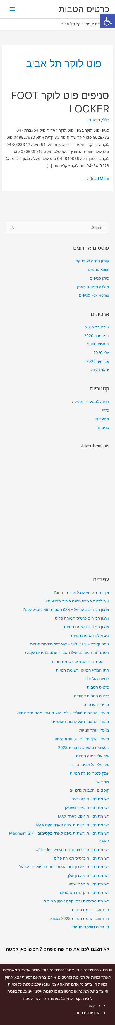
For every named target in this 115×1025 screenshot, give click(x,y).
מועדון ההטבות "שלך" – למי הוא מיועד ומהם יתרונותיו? (63, 713)
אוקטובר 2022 (97, 327)
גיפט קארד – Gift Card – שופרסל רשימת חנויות (69, 644)
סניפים (94, 120)
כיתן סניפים (99, 278)
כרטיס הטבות (84, 9)
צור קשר (102, 782)
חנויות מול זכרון (96, 678)
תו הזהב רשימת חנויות (90, 910)
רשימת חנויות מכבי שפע (89, 884)
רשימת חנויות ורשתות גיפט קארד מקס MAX (72, 825)
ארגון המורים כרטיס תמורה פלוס (82, 618)
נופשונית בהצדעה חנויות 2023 (83, 747)
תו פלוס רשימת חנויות (90, 927)
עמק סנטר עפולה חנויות (89, 773)
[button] (107, 21)
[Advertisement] (57, 507)
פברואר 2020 (97, 361)
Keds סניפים (98, 269)
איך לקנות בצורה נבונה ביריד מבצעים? (77, 601)
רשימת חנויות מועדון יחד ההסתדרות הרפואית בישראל (64, 867)
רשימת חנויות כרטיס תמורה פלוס (81, 858)
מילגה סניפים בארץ (93, 287)
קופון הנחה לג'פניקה (92, 261)
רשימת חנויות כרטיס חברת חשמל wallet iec (72, 850)
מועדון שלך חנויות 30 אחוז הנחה (82, 739)
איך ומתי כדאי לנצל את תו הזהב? (81, 592)
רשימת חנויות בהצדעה (90, 799)
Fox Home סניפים (94, 295)
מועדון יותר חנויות (94, 730)
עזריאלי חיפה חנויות (92, 756)
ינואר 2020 (99, 370)
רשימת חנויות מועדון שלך (88, 875)
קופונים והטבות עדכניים (89, 790)
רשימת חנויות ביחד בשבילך (86, 807)
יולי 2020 (101, 353)
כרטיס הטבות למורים (91, 696)
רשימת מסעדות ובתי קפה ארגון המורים (76, 901)
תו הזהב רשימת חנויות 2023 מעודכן (79, 918)
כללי (105, 120)
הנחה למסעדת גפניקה (90, 401)
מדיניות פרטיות (96, 704)
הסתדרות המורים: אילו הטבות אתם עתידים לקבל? (67, 652)
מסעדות (102, 419)
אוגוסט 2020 (98, 344)
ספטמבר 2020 (96, 335)
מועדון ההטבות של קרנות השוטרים (80, 721)
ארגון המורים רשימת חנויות (86, 627)
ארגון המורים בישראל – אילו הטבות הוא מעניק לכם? (66, 609)
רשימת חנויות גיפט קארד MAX (83, 816)
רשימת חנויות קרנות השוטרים (84, 892)
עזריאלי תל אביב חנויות (90, 764)
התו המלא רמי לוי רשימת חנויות (82, 670)
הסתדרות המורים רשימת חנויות (77, 661)
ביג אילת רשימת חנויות (90, 635)
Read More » (98, 178)
